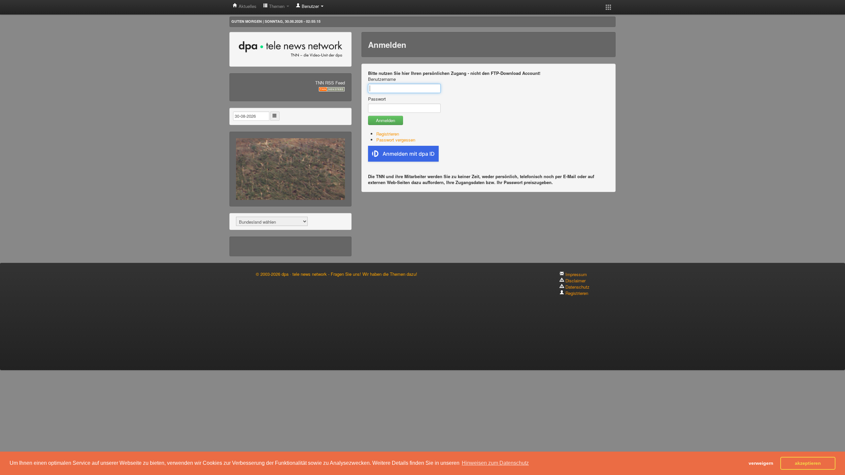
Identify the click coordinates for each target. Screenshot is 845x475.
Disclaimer (575, 280)
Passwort (377, 99)
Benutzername (382, 79)
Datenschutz (577, 287)
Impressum (575, 274)
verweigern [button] (761, 463)
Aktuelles (246, 6)
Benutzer (310, 6)
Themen (277, 6)
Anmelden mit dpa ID (409, 153)
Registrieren (387, 134)
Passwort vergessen (395, 140)
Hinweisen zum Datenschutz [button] (495, 463)
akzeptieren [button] (808, 463)
